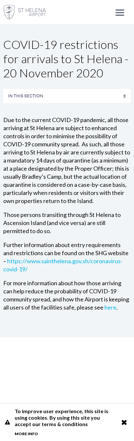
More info (26, 433)
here (110, 307)
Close (124, 422)
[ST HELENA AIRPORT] (25, 12)
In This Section (25, 96)
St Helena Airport (67, 370)
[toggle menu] (119, 12)
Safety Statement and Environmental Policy (63, 108)
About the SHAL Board (36, 318)
